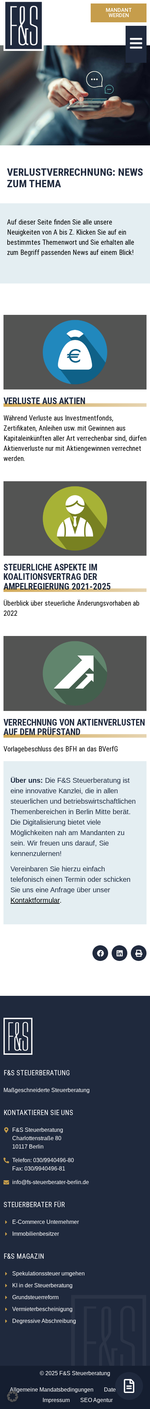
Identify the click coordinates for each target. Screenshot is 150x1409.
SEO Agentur (96, 1400)
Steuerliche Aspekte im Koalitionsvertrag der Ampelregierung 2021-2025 (57, 577)
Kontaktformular (35, 900)
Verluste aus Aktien (44, 401)
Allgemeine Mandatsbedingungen (51, 1390)
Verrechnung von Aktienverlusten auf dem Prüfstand (74, 727)
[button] (100, 953)
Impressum (56, 1400)
